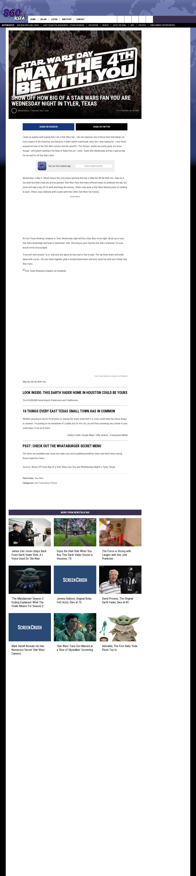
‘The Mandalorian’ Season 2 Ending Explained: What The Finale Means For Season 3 (27, 602)
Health (105, 25)
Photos (54, 483)
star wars (39, 478)
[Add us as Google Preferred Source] (127, 19)
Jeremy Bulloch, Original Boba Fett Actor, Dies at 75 (74, 600)
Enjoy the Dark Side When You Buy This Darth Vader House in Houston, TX (75, 554)
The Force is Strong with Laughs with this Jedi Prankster (116, 554)
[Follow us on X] (149, 19)
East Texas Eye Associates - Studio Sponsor (63, 25)
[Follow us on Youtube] (142, 19)
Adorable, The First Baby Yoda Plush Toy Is (119, 648)
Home (33, 19)
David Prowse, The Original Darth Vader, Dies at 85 (117, 600)
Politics (142, 25)
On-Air (43, 19)
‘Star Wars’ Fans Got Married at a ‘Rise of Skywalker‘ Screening (75, 648)
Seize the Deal (119, 25)
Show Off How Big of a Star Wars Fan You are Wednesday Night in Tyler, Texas (73, 466)
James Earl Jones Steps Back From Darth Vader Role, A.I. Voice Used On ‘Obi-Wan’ (28, 554)
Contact (80, 19)
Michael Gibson (23, 111)
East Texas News (42, 483)
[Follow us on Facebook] (135, 19)
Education (93, 25)
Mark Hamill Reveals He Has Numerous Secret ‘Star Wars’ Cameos (28, 649)
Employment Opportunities (162, 25)
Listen (54, 19)
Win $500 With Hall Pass (28, 25)
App (132, 25)
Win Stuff (67, 19)
